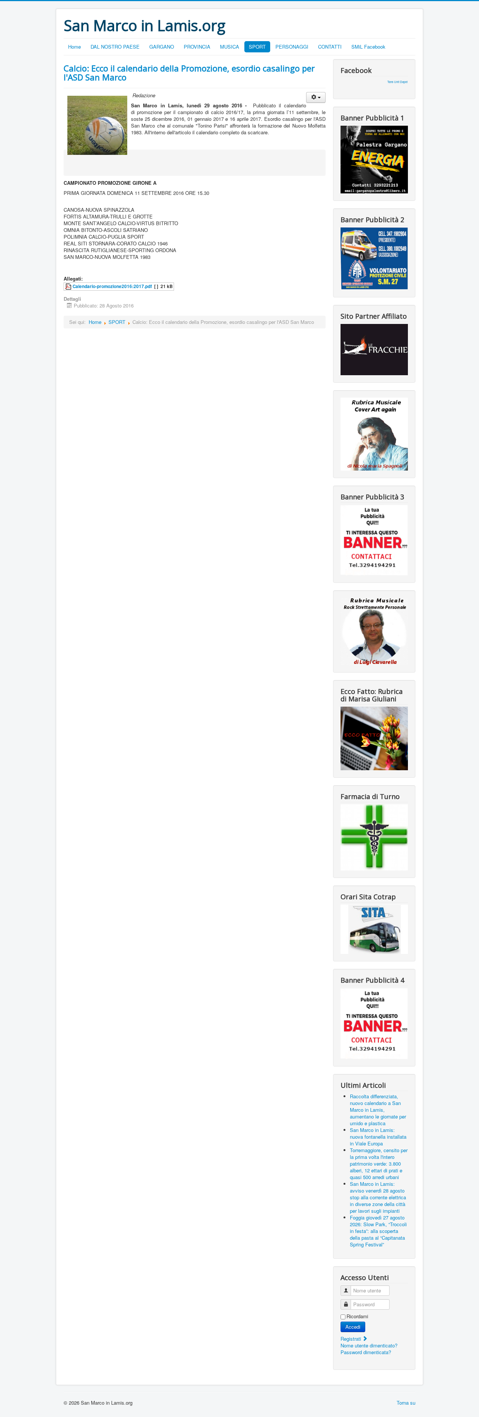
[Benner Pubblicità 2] (374, 257)
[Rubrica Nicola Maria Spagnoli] (374, 433)
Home (74, 46)
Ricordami (357, 1316)
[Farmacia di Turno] (374, 836)
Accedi (352, 1326)
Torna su (406, 1402)
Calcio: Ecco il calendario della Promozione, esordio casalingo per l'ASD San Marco (189, 72)
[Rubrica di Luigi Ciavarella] (374, 630)
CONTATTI (330, 46)
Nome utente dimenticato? (369, 1345)
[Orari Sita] (374, 928)
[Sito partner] (374, 348)
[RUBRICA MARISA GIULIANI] (374, 737)
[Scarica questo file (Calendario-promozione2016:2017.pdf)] (69, 286)
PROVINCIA (197, 46)
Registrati (352, 1338)
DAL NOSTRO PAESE (115, 46)
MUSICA (229, 46)
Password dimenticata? (366, 1352)
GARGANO (161, 46)
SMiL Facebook (368, 46)
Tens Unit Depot (397, 82)
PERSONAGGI (291, 46)
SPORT (257, 46)
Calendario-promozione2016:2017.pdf (112, 286)
